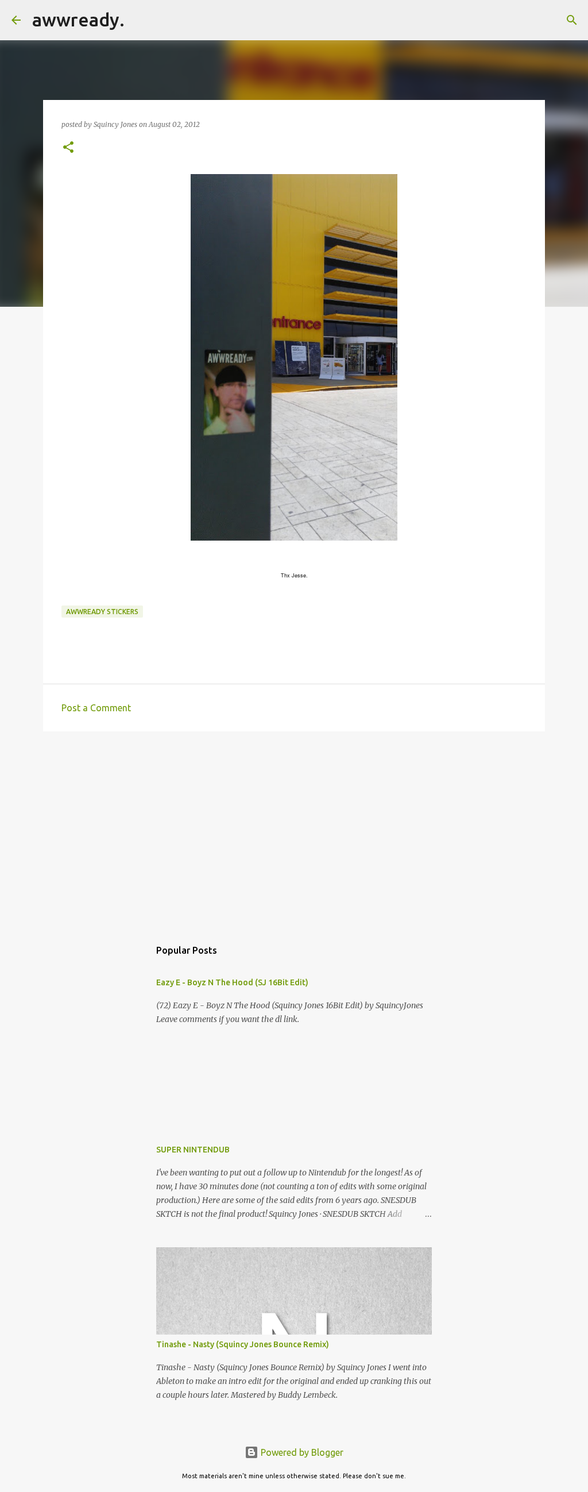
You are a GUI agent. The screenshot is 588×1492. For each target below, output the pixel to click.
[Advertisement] (294, 829)
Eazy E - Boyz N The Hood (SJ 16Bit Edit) (232, 982)
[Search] (141, 20)
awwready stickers (102, 611)
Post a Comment (96, 708)
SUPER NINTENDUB (193, 1149)
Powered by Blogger (300, 1452)
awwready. (78, 19)
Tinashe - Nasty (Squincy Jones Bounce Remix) (242, 1344)
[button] (68, 148)
